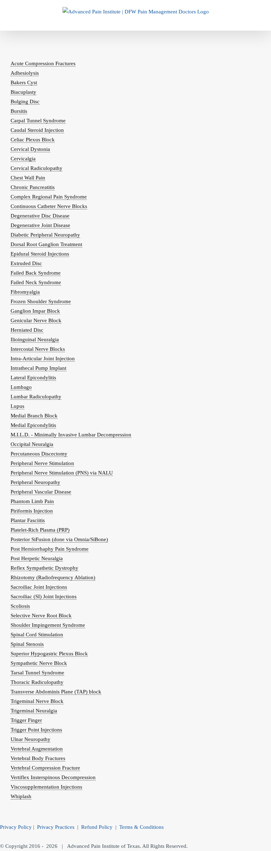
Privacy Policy (16, 827)
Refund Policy (97, 827)
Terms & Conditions (141, 827)
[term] (43, 64)
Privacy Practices (55, 827)
